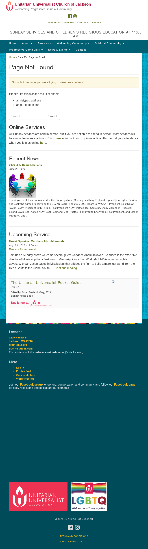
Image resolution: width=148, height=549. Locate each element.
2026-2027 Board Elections (25, 164)
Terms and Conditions (74, 536)
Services (44, 43)
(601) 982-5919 (18, 345)
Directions (54, 23)
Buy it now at (20, 302)
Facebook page (124, 384)
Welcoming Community (72, 43)
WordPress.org (25, 378)
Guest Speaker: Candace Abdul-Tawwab (36, 241)
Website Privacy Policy (74, 541)
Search (96, 23)
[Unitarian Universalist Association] (39, 496)
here (58, 138)
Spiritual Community (108, 43)
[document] (74, 186)
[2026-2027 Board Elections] (74, 184)
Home (13, 43)
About (26, 43)
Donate (69, 23)
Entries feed (23, 371)
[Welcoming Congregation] (90, 496)
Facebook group (31, 384)
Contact (82, 23)
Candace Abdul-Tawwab (22, 249)
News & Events (58, 49)
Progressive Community (25, 49)
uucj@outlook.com (20, 348)
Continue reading (66, 268)
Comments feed (26, 375)
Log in (20, 367)
